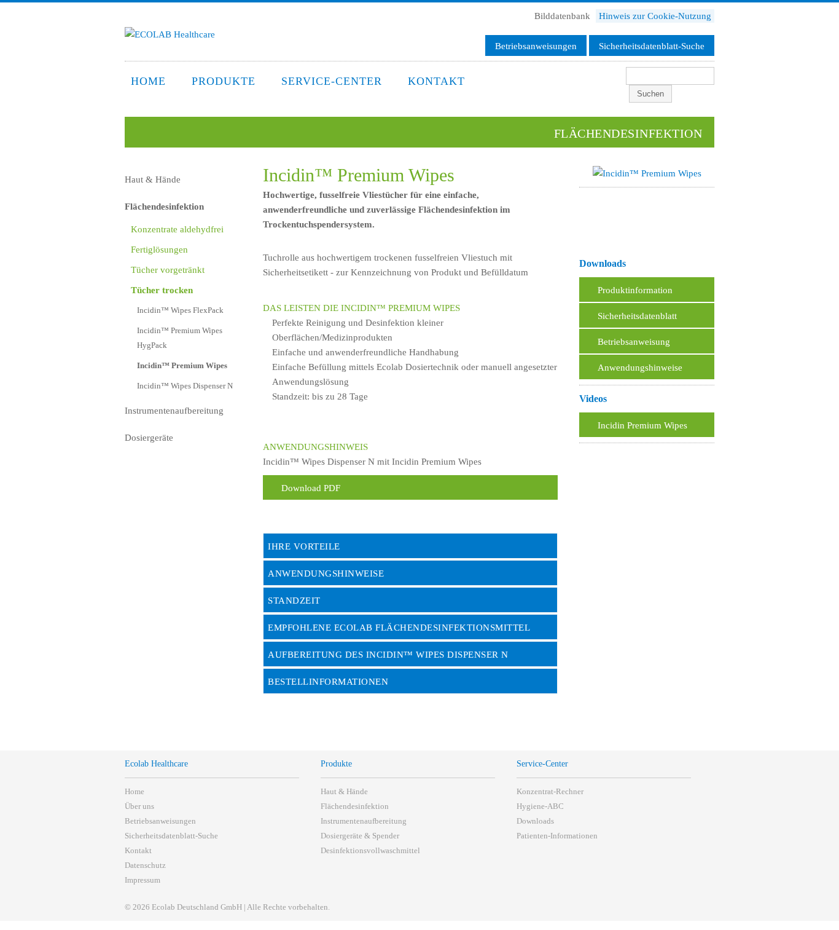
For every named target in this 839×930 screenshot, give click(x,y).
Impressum (142, 880)
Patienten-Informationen (557, 835)
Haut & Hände (153, 179)
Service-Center (331, 81)
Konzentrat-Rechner (550, 791)
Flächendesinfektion (164, 206)
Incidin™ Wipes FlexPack (180, 310)
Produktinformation (635, 290)
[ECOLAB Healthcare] (170, 34)
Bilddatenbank (563, 16)
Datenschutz (145, 865)
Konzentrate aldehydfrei (177, 229)
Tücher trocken (162, 290)
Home (148, 81)
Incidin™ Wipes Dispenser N (185, 385)
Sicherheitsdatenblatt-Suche (651, 46)
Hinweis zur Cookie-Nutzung (655, 16)
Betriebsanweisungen (536, 46)
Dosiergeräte (149, 438)
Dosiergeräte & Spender (360, 835)
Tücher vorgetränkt (168, 270)
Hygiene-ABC (540, 806)
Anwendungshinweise (640, 367)
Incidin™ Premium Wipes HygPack (179, 338)
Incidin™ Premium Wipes (182, 365)
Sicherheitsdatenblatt (637, 316)
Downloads (535, 821)
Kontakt (436, 81)
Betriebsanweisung (634, 342)
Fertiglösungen (159, 249)
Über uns (139, 806)
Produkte (224, 81)
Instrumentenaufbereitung (174, 411)
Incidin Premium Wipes (642, 425)
